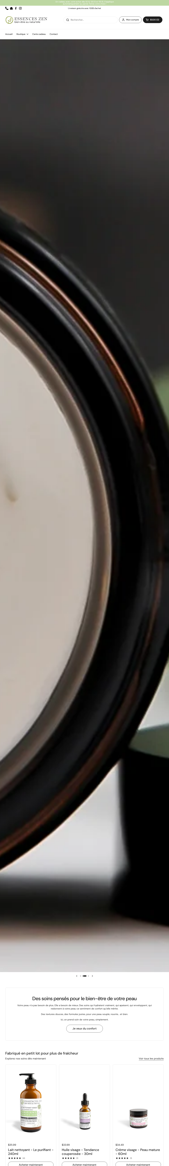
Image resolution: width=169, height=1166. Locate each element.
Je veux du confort (84, 1028)
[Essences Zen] (26, 20)
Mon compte (132, 19)
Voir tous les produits (151, 1058)
